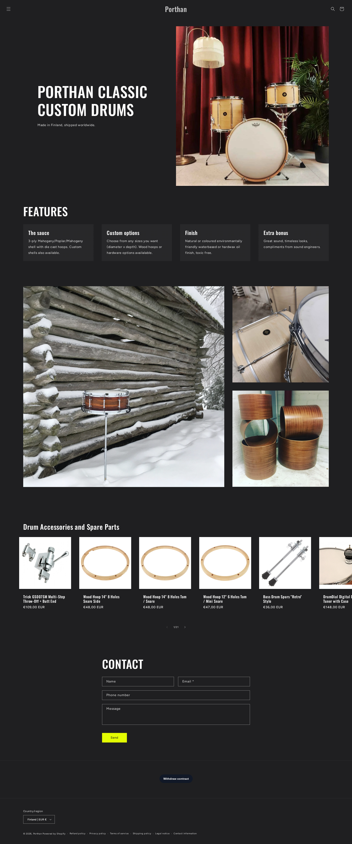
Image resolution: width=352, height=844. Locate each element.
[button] (8, 8)
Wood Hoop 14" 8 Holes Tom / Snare (165, 598)
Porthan (37, 833)
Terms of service (119, 833)
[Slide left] (167, 627)
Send (114, 737)
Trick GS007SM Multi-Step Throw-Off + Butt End (44, 598)
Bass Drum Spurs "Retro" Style (282, 598)
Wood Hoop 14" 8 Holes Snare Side (101, 598)
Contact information (185, 833)
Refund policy (78, 833)
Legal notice (162, 833)
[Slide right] (184, 627)
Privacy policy (97, 833)
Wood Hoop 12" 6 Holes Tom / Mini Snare (225, 598)
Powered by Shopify (54, 833)
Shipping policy (142, 833)
